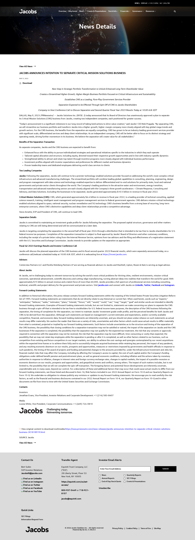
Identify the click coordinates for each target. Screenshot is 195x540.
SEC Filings (131, 478)
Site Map (157, 529)
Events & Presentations (136, 482)
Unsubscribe (104, 488)
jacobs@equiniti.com (71, 499)
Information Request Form (35, 520)
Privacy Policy (117, 529)
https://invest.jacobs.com (115, 254)
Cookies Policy (131, 529)
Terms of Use (146, 529)
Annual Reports (108, 478)
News (104, 475)
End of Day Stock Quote (111, 482)
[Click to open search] (174, 11)
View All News (25, 66)
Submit (165, 469)
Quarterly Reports (134, 475)
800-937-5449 (68, 490)
